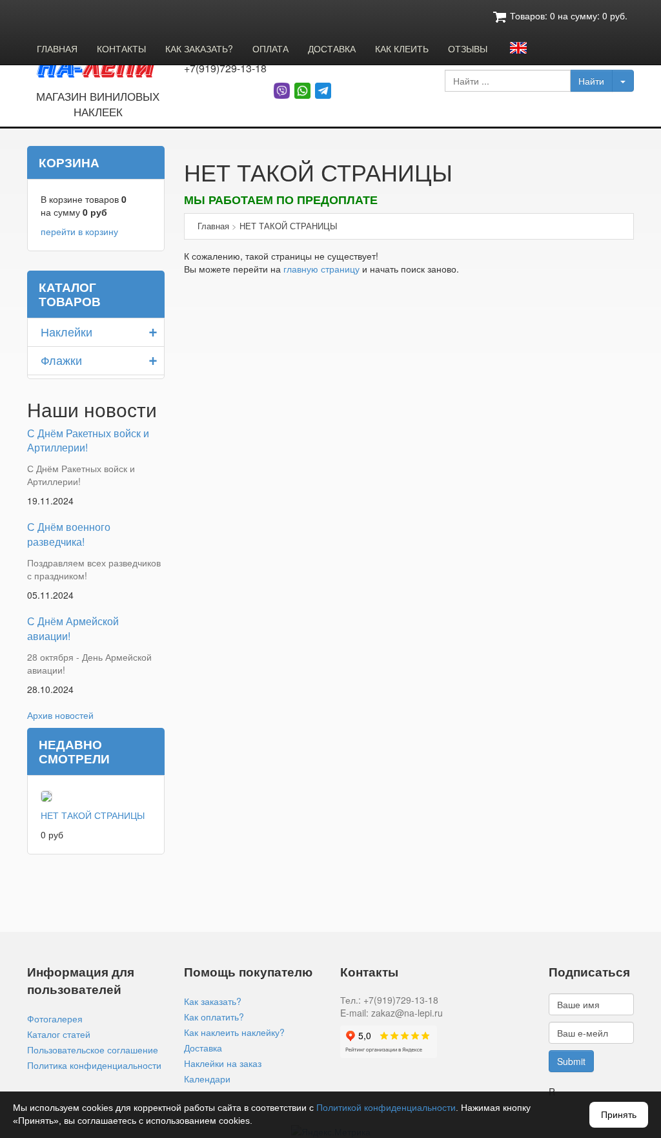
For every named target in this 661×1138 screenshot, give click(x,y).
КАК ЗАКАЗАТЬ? (199, 48)
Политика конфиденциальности (94, 1065)
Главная (213, 226)
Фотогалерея (55, 1018)
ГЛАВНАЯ (57, 48)
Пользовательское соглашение (92, 1049)
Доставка (203, 1047)
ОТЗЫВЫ (467, 48)
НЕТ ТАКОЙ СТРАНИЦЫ (93, 815)
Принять (618, 1115)
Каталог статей (58, 1034)
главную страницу (321, 268)
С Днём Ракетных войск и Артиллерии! (88, 440)
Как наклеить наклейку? (234, 1032)
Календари (207, 1078)
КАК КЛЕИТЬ (402, 48)
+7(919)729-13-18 (225, 68)
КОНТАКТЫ (121, 48)
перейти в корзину (79, 231)
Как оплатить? (214, 1016)
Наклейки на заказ (222, 1063)
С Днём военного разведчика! (68, 534)
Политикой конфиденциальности (386, 1107)
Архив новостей (60, 715)
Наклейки (66, 331)
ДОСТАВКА (332, 48)
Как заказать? (212, 1001)
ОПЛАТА (270, 48)
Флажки (61, 359)
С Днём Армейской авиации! (73, 628)
